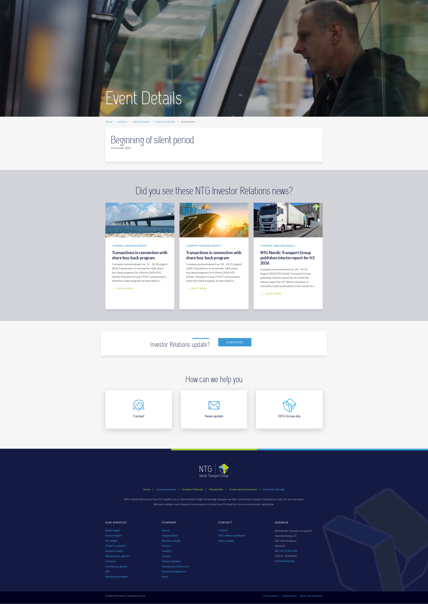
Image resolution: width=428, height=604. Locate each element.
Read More (125, 288)
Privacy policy (271, 595)
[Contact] (138, 409)
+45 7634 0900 (288, 550)
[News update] (214, 409)
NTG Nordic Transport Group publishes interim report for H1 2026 (287, 257)
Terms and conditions (311, 595)
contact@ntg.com (285, 560)
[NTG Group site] (289, 409)
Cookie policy (289, 595)
